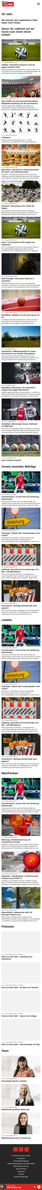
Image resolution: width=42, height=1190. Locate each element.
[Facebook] (15, 1149)
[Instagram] (21, 1149)
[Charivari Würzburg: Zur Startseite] (8, 4)
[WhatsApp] (26, 1149)
